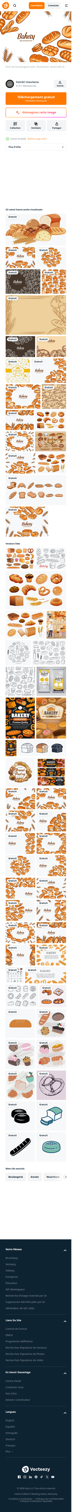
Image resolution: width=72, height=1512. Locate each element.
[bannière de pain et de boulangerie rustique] (35, 361)
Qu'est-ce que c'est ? (37, 138)
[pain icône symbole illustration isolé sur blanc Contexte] (30, 1015)
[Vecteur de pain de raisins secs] (22, 1472)
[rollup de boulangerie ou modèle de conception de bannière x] (20, 906)
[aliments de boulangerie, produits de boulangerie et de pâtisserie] (15, 818)
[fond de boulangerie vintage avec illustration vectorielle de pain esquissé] (23, 302)
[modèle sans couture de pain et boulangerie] (18, 328)
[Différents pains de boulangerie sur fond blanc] (35, 228)
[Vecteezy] (5, 5)
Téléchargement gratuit (36, 98)
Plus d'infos (15, 145)
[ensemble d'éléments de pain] (35, 632)
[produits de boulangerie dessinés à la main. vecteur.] (46, 1429)
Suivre (60, 85)
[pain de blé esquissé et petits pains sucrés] (21, 723)
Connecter (53, 5)
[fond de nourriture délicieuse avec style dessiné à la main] (49, 417)
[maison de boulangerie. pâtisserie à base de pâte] (20, 985)
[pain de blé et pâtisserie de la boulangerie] (20, 1039)
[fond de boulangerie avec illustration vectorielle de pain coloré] (20, 255)
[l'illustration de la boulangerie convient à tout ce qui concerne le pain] (21, 561)
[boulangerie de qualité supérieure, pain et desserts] (42, 973)
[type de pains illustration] (19, 1496)
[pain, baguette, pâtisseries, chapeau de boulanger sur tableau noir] (20, 942)
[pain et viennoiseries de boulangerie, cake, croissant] (20, 1070)
